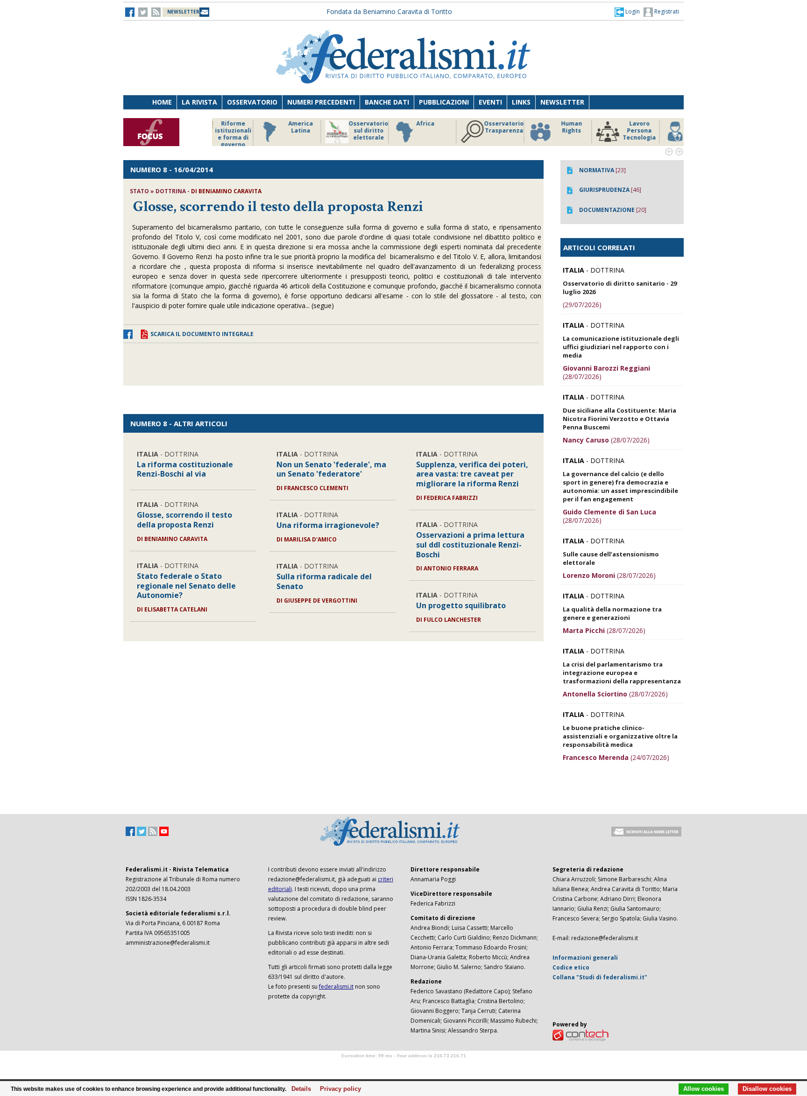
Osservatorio (252, 102)
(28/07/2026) (606, 372)
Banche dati (387, 102)
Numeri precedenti (321, 102)
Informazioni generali (585, 958)
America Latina (256, 127)
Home (162, 102)
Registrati (666, 11)
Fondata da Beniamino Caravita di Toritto (389, 11)
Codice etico (570, 967)
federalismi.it (336, 987)
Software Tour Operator (403, 1066)
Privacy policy (338, 1089)
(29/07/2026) (582, 304)
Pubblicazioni (444, 102)
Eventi (490, 102)
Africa (381, 123)
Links (521, 102)
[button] (627, 11)
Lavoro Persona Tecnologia (594, 130)
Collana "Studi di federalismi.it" (599, 977)
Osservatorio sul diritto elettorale (324, 130)
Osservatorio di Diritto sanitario (662, 130)
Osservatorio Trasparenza (459, 127)
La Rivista (199, 102)
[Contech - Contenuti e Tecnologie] (580, 1035)
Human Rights (527, 127)
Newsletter (562, 102)
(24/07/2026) (616, 757)
